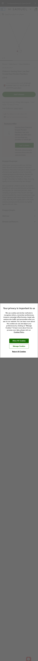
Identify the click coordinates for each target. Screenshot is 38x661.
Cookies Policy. (19, 332)
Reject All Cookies (19, 352)
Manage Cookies (19, 346)
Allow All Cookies (19, 341)
